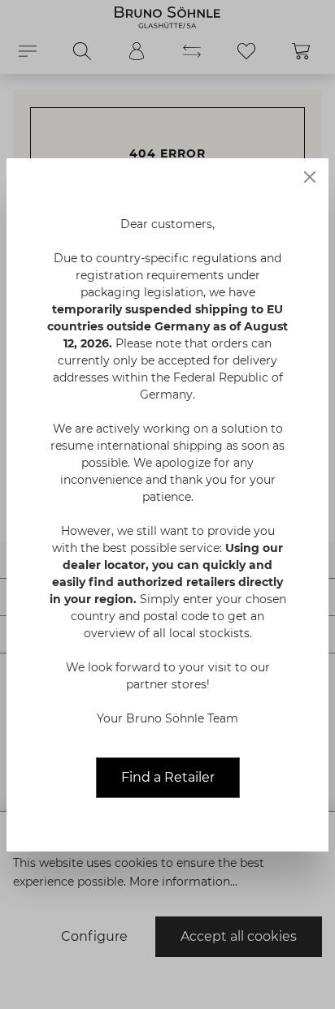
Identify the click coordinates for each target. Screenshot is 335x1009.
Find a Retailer (168, 777)
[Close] (310, 177)
